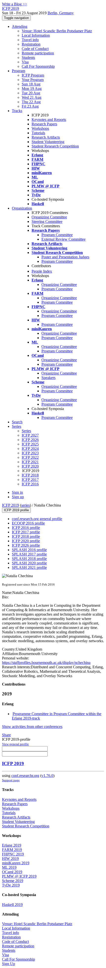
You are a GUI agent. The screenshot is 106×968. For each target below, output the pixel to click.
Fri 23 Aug (30, 106)
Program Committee (57, 235)
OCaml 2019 (12, 872)
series (25, 505)
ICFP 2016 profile (26, 527)
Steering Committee (47, 221)
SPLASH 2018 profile (29, 559)
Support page (11, 780)
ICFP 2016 (30, 484)
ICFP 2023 (30, 453)
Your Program (33, 80)
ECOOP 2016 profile (28, 523)
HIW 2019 (10, 858)
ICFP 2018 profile (26, 536)
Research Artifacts (46, 137)
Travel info (30, 40)
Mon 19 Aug (32, 88)
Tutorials (38, 133)
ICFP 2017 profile (26, 532)
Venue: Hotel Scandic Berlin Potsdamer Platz (57, 31)
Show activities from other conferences (32, 726)
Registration (31, 44)
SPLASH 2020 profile (29, 563)
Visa (25, 62)
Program (18, 71)
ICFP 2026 (30, 440)
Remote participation (38, 53)
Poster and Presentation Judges (65, 257)
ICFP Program (33, 75)
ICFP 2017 (30, 479)
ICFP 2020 (30, 466)
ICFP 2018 (30, 475)
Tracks (17, 111)
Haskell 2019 (12, 904)
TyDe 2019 (11, 885)
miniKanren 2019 (15, 863)
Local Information (36, 35)
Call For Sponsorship (38, 66)
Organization (22, 208)
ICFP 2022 (30, 457)
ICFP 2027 (30, 435)
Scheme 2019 (12, 881)
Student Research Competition (55, 146)
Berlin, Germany (61, 13)
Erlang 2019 (11, 845)
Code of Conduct (35, 49)
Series (26, 431)
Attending (19, 26)
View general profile (15, 744)
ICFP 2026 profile (26, 545)
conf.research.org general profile (37, 519)
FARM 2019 (12, 850)
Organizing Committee (49, 217)
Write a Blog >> (14, 4)
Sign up (18, 497)
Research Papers (44, 124)
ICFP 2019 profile (16, 510)
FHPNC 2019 (13, 854)
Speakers (48, 378)
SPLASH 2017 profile (29, 554)
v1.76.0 (47, 775)
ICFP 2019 (10, 505)
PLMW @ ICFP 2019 (19, 876)
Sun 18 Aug (31, 84)
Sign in (17, 492)
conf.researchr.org (25, 775)
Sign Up (8, 964)
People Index (42, 271)
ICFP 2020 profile (26, 541)
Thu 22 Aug (31, 102)
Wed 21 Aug (31, 97)
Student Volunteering (48, 142)
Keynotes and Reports (49, 119)
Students (28, 57)
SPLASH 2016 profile (29, 550)
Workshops (40, 128)
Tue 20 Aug (31, 93)
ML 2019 (9, 867)
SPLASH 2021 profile (29, 567)
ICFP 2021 (30, 462)
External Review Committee (63, 239)
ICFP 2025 (30, 444)
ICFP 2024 (30, 448)
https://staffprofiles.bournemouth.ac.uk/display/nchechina (46, 662)
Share (6, 735)
